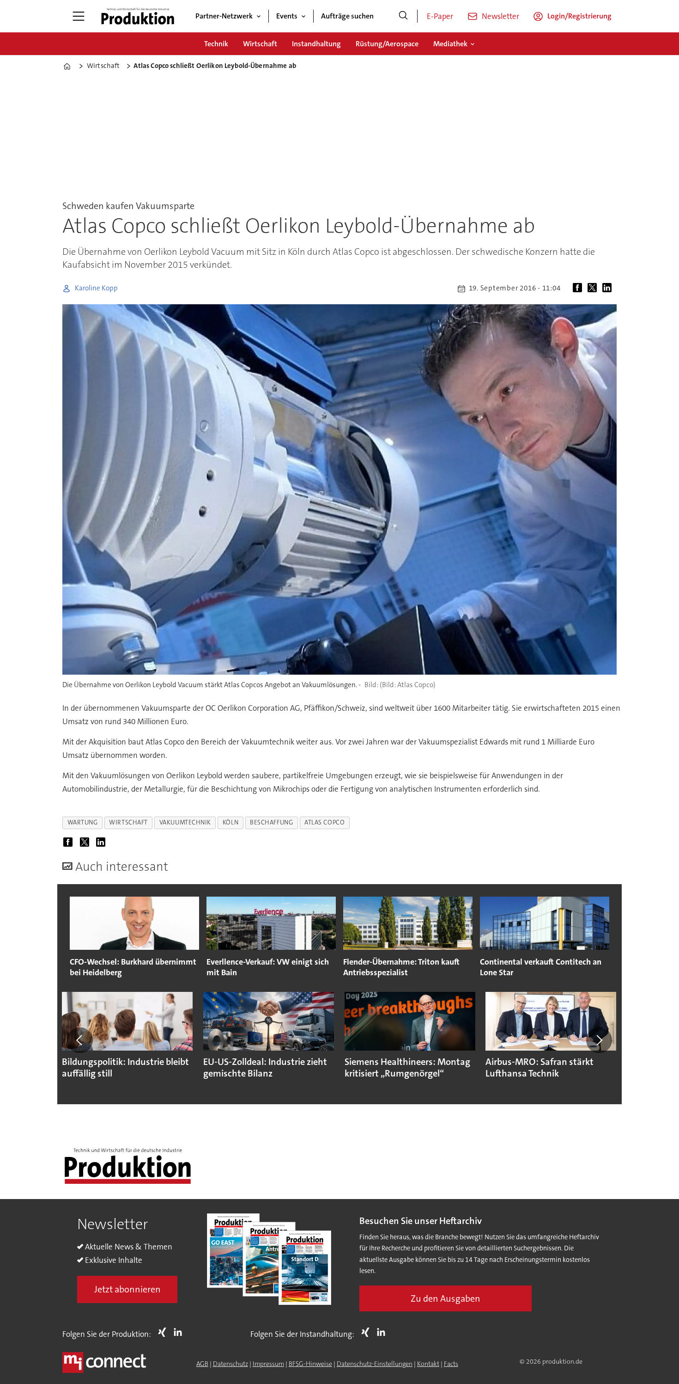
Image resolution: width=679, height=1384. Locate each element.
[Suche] (403, 16)
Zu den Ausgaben (445, 1298)
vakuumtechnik (185, 822)
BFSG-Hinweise (310, 1363)
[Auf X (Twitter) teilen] (594, 288)
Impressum (268, 1363)
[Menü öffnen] (78, 16)
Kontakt (428, 1363)
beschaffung (271, 822)
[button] (80, 1040)
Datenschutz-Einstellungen (374, 1363)
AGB (202, 1363)
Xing (164, 1332)
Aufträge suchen (347, 16)
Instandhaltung (316, 44)
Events (286, 16)
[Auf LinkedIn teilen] (609, 288)
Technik (216, 44)
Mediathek (450, 44)
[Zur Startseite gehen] (138, 16)
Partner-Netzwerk (224, 16)
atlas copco (324, 822)
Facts (451, 1363)
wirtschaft (128, 822)
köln (230, 822)
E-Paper (440, 16)
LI (180, 1332)
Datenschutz (230, 1363)
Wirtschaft (260, 44)
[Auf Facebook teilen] (579, 288)
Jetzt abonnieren (127, 1289)
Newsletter (500, 16)
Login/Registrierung (579, 16)
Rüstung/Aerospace (387, 44)
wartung (82, 822)
